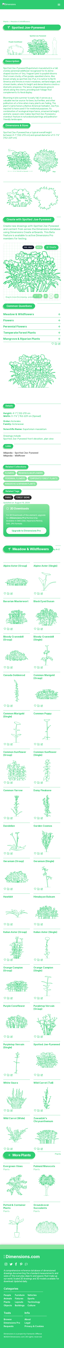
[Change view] (56, 296)
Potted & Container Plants (14, 1206)
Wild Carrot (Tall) (43, 1082)
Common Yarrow (13, 790)
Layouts (19, 1302)
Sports (31, 1298)
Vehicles (32, 1295)
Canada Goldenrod (14, 675)
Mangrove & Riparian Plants (20, 484)
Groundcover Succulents (41, 1206)
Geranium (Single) (43, 861)
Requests (9, 1326)
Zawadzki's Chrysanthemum (43, 1120)
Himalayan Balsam (44, 896)
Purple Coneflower (14, 1005)
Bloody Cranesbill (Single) (43, 638)
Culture (31, 1305)
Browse (8, 1319)
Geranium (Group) (13, 861)
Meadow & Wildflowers (20, 22)
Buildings (20, 1305)
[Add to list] (56, 343)
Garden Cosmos (42, 825)
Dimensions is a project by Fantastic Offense (23, 1334)
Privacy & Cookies (34, 1326)
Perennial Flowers (15, 478)
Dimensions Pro (12, 1322)
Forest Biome (23, 497)
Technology (34, 1302)
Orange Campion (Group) (13, 969)
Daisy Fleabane (42, 790)
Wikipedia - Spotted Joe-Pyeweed (20, 452)
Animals (8, 1298)
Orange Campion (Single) (43, 969)
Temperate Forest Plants (43, 478)
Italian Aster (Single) (45, 932)
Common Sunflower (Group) (14, 753)
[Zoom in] (40, 296)
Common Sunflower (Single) (44, 753)
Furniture (20, 1295)
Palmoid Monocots (44, 1166)
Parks (8, 497)
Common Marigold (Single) (13, 715)
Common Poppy (42, 713)
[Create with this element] (59, 343)
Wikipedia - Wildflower (14, 455)
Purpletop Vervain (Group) (43, 1007)
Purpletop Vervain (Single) (13, 1046)
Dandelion (9, 825)
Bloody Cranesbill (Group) (13, 638)
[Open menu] (59, 4)
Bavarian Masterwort (15, 601)
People (7, 1295)
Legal (27, 1322)
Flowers (9, 473)
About (28, 1319)
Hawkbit (8, 896)
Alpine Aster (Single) (45, 565)
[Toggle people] (51, 296)
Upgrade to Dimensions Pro (26, 530)
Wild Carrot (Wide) (14, 1118)
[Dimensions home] (9, 4)
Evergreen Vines (13, 1166)
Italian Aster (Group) (15, 932)
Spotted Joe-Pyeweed (46, 1044)
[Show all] (46, 296)
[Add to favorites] (52, 343)
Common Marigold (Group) (44, 677)
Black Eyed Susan (43, 601)
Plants (6, 22)
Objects (8, 1305)
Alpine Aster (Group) (15, 565)
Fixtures (19, 1298)
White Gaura (10, 1082)
